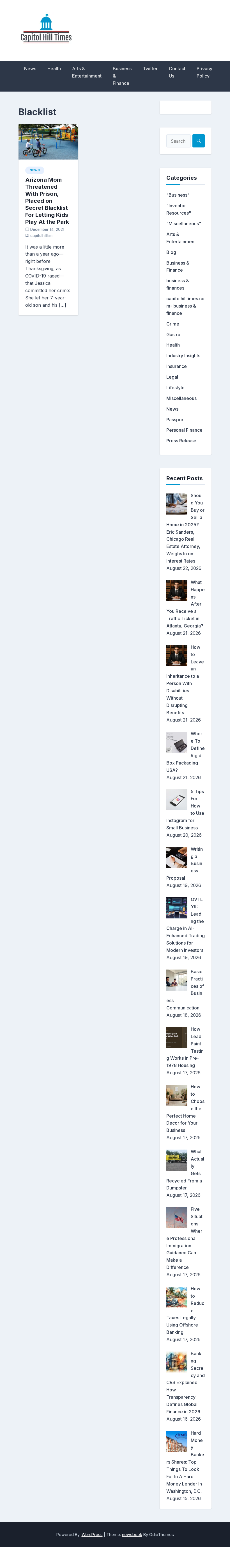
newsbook (132, 1534)
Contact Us (177, 72)
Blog (171, 252)
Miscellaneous (181, 398)
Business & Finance (122, 76)
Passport (175, 419)
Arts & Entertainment (87, 72)
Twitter (150, 68)
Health (54, 68)
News (30, 68)
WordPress (92, 1534)
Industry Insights (183, 355)
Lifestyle (175, 387)
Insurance (176, 366)
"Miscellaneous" (183, 223)
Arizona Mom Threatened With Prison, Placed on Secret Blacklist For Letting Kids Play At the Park (47, 200)
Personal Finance (184, 430)
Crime (172, 324)
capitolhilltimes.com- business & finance (185, 306)
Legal (172, 377)
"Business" (178, 195)
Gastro (173, 334)
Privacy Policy (204, 72)
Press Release (181, 440)
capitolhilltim (41, 235)
